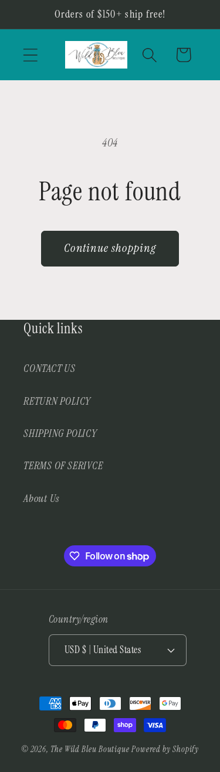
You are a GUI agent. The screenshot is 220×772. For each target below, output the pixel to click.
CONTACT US (49, 368)
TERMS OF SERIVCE (63, 466)
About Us (41, 498)
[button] (30, 54)
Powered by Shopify (165, 749)
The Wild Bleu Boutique (90, 749)
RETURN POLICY (57, 401)
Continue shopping (110, 248)
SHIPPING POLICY (60, 433)
